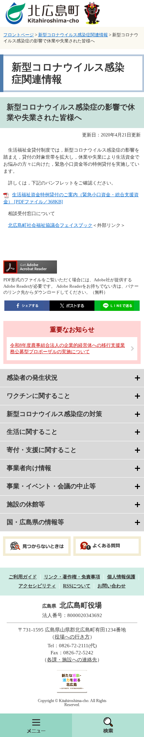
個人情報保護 (121, 576)
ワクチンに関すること (38, 395)
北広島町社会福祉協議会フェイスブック (50, 225)
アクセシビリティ (37, 585)
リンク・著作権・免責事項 (72, 576)
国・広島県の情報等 (35, 522)
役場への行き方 (72, 637)
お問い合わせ (111, 585)
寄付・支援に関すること (42, 449)
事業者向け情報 (29, 468)
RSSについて (76, 585)
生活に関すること (32, 431)
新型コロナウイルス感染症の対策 (54, 413)
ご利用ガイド (23, 576)
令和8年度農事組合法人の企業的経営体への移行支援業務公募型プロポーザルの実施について (67, 349)
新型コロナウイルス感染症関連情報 (73, 34)
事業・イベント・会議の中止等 (51, 486)
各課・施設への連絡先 (72, 659)
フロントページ (18, 34)
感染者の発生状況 (32, 377)
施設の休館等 (26, 504)
